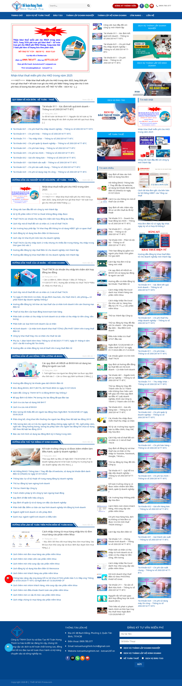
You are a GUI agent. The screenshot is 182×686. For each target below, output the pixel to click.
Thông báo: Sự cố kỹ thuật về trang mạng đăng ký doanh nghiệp (43, 479)
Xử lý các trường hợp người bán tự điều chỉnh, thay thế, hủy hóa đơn (121, 430)
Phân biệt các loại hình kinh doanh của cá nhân (34, 324)
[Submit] (88, 6)
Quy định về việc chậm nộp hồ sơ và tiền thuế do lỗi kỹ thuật (120, 210)
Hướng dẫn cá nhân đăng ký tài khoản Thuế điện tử (121, 282)
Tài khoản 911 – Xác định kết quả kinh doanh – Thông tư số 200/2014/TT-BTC (117, 36)
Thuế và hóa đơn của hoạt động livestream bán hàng (37, 312)
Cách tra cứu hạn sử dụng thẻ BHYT (29, 402)
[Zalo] (9, 647)
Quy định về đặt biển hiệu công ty (28, 498)
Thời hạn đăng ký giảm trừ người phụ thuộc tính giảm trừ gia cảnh (121, 254)
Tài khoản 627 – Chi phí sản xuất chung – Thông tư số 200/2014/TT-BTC (46, 167)
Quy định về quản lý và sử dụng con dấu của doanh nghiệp (39, 503)
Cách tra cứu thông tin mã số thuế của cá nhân (121, 200)
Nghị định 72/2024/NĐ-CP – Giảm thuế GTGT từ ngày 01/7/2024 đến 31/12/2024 (121, 348)
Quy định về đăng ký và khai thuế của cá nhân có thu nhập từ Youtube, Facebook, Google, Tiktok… (121, 452)
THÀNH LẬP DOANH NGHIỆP (80, 15)
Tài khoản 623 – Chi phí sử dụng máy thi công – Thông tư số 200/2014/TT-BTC (50, 172)
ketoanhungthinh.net (88, 651)
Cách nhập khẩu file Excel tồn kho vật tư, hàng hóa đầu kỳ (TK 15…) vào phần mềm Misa (120, 305)
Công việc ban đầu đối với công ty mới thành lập (115, 26)
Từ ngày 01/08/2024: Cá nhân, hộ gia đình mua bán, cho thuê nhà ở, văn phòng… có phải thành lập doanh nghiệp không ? (52, 298)
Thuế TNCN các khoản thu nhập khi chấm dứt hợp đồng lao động (43, 219)
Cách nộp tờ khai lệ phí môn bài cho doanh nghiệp (36, 238)
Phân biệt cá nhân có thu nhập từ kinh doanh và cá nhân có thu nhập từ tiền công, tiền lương (53, 318)
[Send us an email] (72, 658)
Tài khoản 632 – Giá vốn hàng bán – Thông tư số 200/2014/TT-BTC (44, 158)
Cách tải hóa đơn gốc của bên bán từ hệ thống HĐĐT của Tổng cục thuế (153, 193)
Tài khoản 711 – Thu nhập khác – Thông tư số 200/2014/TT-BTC (43, 139)
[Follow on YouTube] (151, 6)
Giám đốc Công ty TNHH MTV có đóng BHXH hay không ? (40, 393)
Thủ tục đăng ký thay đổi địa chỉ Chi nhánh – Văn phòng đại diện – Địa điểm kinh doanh (121, 327)
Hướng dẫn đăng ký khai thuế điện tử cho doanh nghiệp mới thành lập (46, 255)
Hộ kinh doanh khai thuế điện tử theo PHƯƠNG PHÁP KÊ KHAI (119, 577)
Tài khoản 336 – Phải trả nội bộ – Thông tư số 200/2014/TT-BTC (121, 243)
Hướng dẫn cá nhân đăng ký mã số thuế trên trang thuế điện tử (42, 348)
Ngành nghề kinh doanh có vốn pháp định (32, 512)
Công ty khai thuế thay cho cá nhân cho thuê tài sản (37, 336)
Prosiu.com (47, 682)
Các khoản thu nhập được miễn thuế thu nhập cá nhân (121, 419)
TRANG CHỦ (17, 15)
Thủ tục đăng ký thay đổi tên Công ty (121, 463)
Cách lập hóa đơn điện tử (120, 532)
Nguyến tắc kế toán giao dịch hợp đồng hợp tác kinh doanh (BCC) (121, 599)
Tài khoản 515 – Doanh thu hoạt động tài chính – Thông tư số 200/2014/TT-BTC (121, 221)
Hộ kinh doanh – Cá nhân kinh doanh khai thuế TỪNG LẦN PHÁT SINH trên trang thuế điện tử (53, 330)
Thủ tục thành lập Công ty (25, 488)
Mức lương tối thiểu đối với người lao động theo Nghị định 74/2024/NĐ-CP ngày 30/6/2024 (50, 413)
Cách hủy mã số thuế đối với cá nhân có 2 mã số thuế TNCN (40, 224)
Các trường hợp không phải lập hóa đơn (121, 499)
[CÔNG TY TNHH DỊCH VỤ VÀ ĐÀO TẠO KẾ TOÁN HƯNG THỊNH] (27, 6)
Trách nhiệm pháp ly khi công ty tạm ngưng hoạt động (38, 493)
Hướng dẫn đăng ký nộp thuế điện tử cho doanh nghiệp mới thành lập (46, 250)
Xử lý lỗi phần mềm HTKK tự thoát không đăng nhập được (40, 214)
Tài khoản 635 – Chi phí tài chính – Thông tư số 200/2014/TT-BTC (44, 153)
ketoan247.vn (108, 651)
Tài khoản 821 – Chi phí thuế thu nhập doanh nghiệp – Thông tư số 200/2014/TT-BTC (117, 48)
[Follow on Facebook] (141, 6)
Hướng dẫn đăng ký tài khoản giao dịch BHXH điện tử (38, 383)
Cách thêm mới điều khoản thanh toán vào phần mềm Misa (40, 590)
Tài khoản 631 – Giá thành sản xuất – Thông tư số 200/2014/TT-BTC (45, 162)
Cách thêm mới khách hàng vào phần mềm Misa (35, 573)
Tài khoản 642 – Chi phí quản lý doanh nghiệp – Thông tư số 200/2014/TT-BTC (50, 143)
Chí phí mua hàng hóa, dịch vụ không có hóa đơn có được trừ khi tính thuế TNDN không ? (121, 521)
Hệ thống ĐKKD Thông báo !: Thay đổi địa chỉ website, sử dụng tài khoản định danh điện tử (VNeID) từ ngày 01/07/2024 (51, 472)
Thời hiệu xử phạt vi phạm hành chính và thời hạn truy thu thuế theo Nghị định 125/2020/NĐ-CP (121, 610)
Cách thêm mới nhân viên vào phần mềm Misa (34, 559)
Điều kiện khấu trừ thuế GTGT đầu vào (119, 337)
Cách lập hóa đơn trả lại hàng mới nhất (119, 263)
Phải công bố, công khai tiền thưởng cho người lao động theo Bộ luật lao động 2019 (52, 419)
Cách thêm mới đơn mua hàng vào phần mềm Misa (37, 554)
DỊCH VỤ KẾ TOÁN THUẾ (38, 15)
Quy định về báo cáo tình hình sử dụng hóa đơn (119, 175)
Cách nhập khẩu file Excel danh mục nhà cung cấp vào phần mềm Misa (121, 566)
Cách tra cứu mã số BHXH (25, 407)
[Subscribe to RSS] (82, 658)
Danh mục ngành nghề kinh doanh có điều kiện (34, 517)
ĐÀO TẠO (58, 15)
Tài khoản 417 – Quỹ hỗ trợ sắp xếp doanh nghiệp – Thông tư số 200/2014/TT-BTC (121, 475)
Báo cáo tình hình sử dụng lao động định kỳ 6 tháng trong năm (42, 434)
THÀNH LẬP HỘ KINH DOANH (112, 15)
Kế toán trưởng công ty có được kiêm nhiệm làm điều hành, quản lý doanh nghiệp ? (67, 450)
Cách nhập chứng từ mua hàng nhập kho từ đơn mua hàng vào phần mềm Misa (67, 533)
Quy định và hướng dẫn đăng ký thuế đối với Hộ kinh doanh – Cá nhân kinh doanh (121, 367)
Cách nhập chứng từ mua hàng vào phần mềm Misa (37, 600)
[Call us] (146, 6)
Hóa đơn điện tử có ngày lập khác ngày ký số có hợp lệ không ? (153, 225)
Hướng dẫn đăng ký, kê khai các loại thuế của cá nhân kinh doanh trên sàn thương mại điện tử (53, 305)
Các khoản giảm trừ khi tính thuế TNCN (121, 357)
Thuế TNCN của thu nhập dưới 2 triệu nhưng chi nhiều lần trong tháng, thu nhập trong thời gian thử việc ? (53, 244)
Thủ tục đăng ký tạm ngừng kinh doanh (31, 483)
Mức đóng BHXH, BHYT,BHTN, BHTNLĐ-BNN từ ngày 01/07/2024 (44, 388)
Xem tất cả (87, 99)
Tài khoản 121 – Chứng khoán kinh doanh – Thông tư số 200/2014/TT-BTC (121, 542)
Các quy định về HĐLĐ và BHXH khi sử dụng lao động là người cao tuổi (66, 365)
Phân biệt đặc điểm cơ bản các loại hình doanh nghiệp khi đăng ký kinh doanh (49, 507)
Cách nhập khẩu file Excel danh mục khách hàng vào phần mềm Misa (120, 293)
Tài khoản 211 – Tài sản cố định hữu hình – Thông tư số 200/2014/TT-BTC (121, 588)
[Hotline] (9, 579)
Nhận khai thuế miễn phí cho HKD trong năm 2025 (41, 76)
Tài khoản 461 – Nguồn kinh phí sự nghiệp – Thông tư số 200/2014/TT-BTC (121, 378)
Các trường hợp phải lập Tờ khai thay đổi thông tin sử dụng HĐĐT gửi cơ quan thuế (52, 228)
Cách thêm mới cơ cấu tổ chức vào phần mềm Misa (36, 595)
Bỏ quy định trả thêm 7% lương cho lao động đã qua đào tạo (41, 398)
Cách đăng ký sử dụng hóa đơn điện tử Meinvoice (36, 233)
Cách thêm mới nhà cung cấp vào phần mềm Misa (36, 564)
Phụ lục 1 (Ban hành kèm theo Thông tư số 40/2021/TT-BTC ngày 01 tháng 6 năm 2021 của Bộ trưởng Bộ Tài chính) (51, 342)
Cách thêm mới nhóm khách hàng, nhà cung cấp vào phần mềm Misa (45, 585)
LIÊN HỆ (150, 15)
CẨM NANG (135, 15)
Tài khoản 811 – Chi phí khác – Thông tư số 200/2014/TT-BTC (115, 60)
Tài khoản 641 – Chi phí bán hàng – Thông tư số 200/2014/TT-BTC (44, 148)
